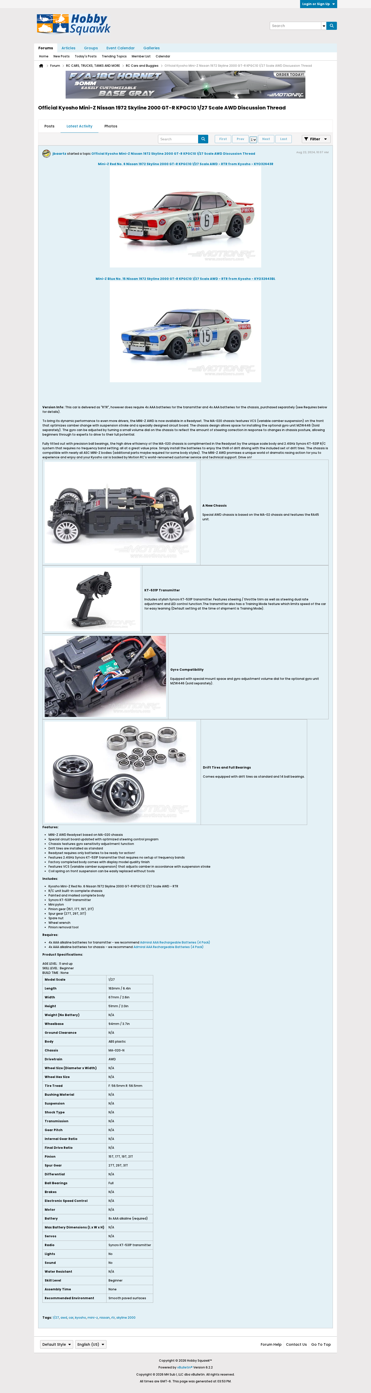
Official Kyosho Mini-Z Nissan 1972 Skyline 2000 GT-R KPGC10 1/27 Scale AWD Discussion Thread (173, 153)
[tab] (49, 126)
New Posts (62, 56)
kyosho (80, 1317)
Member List (141, 56)
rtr (113, 1317)
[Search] (331, 26)
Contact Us (296, 1344)
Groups (91, 48)
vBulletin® (185, 1367)
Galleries (151, 48)
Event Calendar (121, 48)
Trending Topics (114, 56)
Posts (49, 126)
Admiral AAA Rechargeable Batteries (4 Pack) (175, 942)
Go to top (321, 1344)
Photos (110, 126)
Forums (45, 48)
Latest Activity (79, 126)
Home (43, 56)
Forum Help (271, 1344)
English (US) (88, 1344)
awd (64, 1317)
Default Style (54, 1344)
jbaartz (59, 153)
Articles (68, 48)
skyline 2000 (126, 1317)
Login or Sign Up (316, 4)
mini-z (93, 1317)
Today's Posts (86, 56)
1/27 (56, 1317)
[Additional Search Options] (324, 26)
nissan (104, 1317)
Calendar (163, 56)
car (71, 1317)
